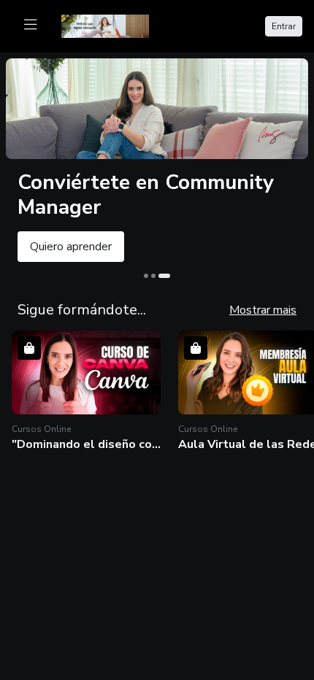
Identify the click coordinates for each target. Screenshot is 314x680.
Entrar (284, 26)
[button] (86, 391)
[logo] (113, 25)
